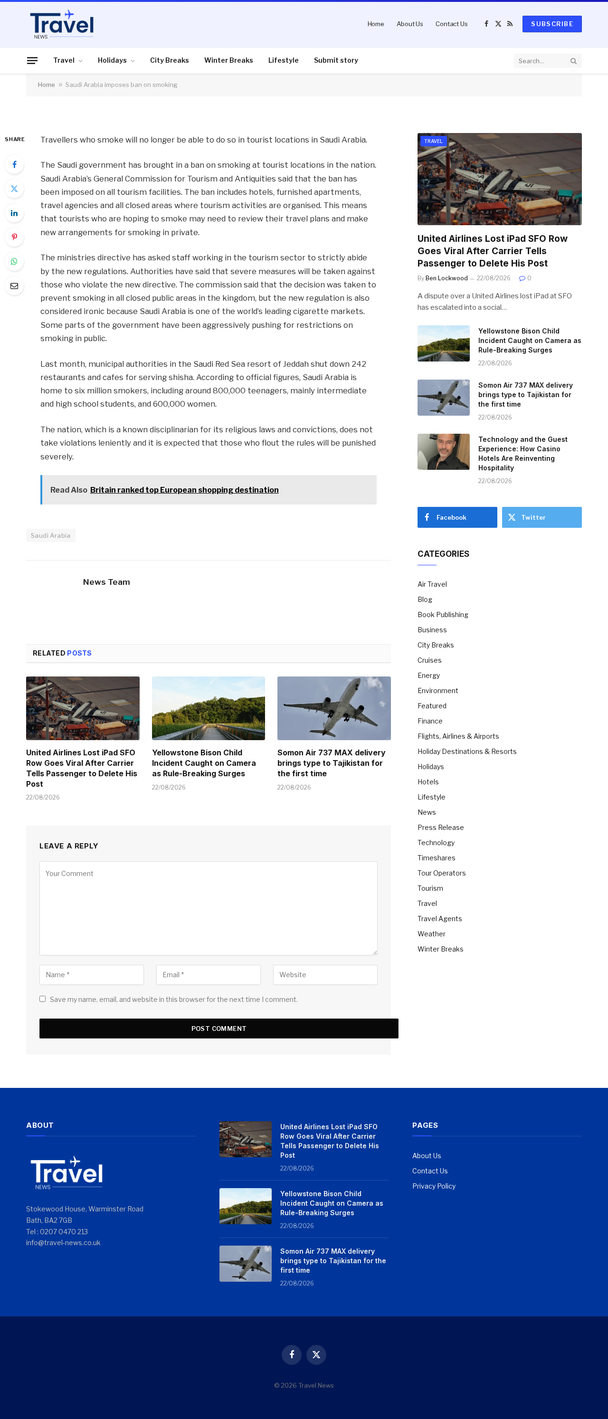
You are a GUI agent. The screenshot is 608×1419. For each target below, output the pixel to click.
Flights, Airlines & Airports (458, 736)
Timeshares (437, 858)
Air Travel (432, 584)
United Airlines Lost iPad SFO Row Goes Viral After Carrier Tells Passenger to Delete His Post (81, 768)
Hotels (428, 782)
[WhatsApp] (14, 261)
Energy (429, 675)
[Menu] (32, 60)
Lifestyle (283, 60)
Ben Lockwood (447, 278)
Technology (436, 842)
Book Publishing (443, 614)
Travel (64, 60)
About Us (410, 24)
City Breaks (169, 60)
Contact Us (452, 24)
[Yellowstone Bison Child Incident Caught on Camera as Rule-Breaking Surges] (209, 708)
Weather (432, 934)
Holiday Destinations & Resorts (467, 751)
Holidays (112, 60)
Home (376, 24)
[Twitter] (14, 188)
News (427, 812)
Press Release (441, 827)
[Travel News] (61, 24)
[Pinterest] (14, 237)
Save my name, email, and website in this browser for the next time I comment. (174, 999)
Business (432, 630)
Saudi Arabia (51, 535)
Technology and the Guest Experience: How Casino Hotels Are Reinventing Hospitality (523, 453)
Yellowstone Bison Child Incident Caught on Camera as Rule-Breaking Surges (204, 763)
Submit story (336, 60)
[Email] (14, 285)
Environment (438, 690)
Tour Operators (442, 873)
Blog (425, 599)
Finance (430, 721)
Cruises (430, 660)
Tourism (430, 888)
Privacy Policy (434, 1186)
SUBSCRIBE (552, 24)
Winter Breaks (228, 60)
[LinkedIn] (14, 212)
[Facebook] (14, 164)
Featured (432, 706)
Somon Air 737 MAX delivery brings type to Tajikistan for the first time (331, 763)
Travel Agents (440, 918)
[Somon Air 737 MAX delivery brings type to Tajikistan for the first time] (334, 708)
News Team (106, 582)
